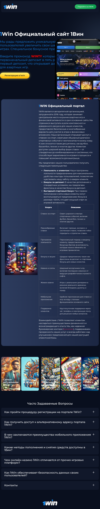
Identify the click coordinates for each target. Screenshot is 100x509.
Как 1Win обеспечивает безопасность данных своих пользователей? (41, 474)
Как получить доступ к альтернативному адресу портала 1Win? (44, 423)
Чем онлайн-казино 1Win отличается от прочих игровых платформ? (44, 461)
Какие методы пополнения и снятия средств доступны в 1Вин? (44, 449)
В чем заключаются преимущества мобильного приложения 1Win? (47, 436)
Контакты (11, 485)
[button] (50, 412)
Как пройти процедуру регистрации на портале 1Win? (43, 412)
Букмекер (68, 329)
